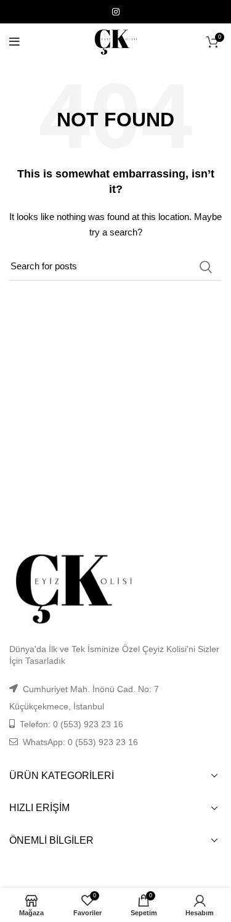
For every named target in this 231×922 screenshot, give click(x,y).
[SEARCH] (205, 267)
